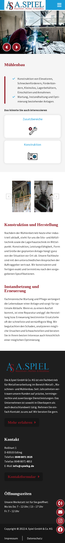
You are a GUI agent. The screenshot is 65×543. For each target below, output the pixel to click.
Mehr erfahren (20, 422)
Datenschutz (34, 538)
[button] (8, 196)
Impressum (11, 538)
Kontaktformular (22, 476)
